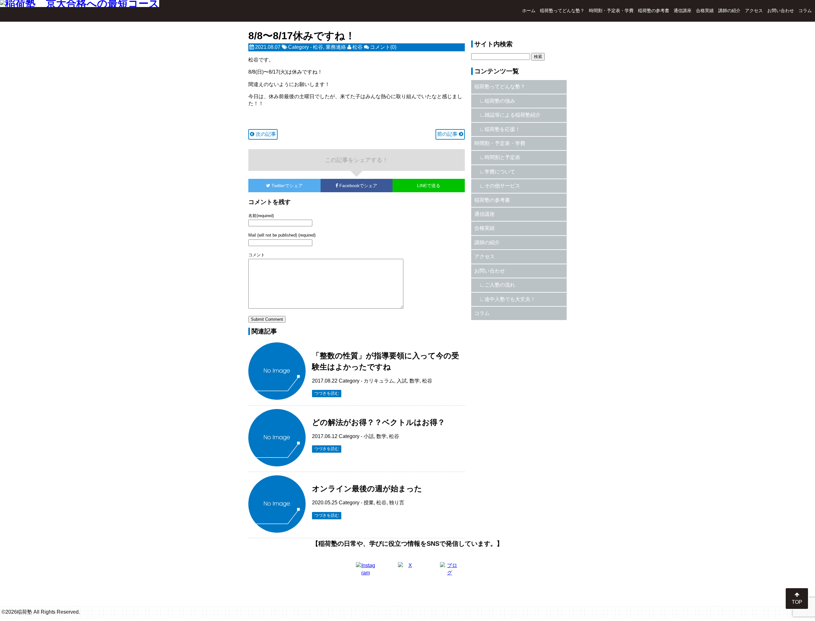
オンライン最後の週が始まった (367, 488)
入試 (402, 381)
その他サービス (502, 185)
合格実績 (705, 10)
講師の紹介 (729, 10)
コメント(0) (383, 47)
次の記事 (265, 134)
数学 (414, 381)
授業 (369, 502)
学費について (500, 171)
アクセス (754, 10)
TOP (797, 602)
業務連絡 (336, 47)
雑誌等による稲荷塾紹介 (513, 115)
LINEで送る (428, 185)
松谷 (318, 47)
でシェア (287, 185)
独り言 (396, 502)
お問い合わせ (780, 10)
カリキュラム (379, 381)
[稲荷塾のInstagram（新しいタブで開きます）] (365, 571)
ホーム (528, 10)
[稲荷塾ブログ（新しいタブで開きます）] (449, 571)
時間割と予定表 (502, 157)
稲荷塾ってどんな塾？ (562, 10)
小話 (369, 436)
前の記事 (448, 134)
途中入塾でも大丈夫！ (510, 299)
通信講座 (682, 10)
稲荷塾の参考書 (653, 10)
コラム (805, 10)
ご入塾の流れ (500, 285)
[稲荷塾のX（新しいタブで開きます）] (407, 571)
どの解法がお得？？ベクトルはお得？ (378, 422)
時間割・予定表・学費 (611, 10)
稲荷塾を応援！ (502, 129)
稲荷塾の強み (500, 101)
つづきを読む (326, 393)
